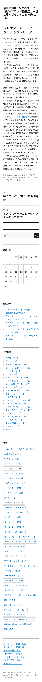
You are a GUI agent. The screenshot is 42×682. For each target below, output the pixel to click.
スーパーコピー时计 (12, 517)
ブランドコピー (10, 566)
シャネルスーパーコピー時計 (18, 384)
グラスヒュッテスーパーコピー (19, 380)
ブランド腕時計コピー (13, 580)
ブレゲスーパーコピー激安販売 (16, 117)
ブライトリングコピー (12, 663)
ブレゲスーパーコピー (13, 180)
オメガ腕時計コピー (12, 468)
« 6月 (5, 290)
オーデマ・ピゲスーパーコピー (19, 368)
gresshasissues (12, 175)
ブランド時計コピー (12, 575)
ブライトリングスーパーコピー (19, 406)
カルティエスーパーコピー (17, 377)
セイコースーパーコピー (16, 393)
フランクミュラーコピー (14, 551)
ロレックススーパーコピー (17, 423)
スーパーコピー (10, 497)
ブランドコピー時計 (28, 566)
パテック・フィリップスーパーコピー (21, 400)
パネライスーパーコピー (16, 403)
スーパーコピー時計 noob (13, 647)
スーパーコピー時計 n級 (14, 527)
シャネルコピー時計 (12, 488)
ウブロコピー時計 (11, 458)
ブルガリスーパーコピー (16, 416)
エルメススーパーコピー (16, 364)
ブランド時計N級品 (12, 570)
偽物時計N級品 (10, 624)
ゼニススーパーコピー (15, 397)
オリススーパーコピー (15, 374)
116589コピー (10, 449)
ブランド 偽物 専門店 (12, 650)
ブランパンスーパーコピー (17, 413)
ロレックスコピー (11, 600)
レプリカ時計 (31, 595)
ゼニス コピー (10, 536)
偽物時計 (31, 619)
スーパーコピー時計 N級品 (14, 644)
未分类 (8, 429)
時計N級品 (8, 629)
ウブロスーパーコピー (15, 361)
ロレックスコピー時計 (13, 605)
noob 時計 (8, 454)
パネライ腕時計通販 (11, 660)
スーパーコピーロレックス (15, 512)
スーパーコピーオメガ (15, 387)
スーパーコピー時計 (18, 177)
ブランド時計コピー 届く (13, 657)
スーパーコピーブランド (14, 507)
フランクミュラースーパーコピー (19, 410)
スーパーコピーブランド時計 (18, 390)
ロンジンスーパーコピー (16, 426)
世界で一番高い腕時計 (12, 653)
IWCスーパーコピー (14, 358)
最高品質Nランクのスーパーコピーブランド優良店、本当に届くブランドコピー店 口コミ (20, 13)
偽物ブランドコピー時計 (14, 619)
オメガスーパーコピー (15, 371)
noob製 (18, 454)
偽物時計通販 (25, 624)
